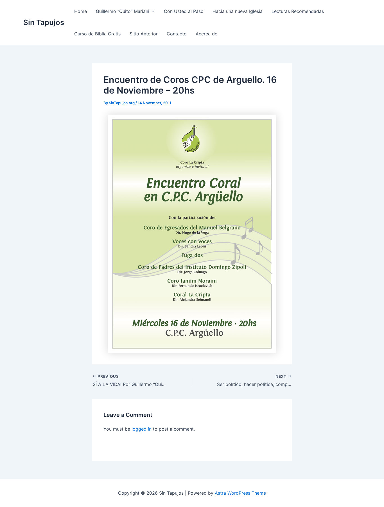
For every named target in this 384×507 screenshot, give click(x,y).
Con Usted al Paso (184, 11)
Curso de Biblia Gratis (97, 34)
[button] (152, 11)
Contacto (177, 34)
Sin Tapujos (43, 22)
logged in (142, 429)
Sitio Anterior (144, 34)
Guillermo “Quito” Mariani (122, 11)
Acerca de (206, 34)
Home (80, 11)
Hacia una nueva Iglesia (238, 11)
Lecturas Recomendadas (298, 11)
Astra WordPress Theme (240, 493)
